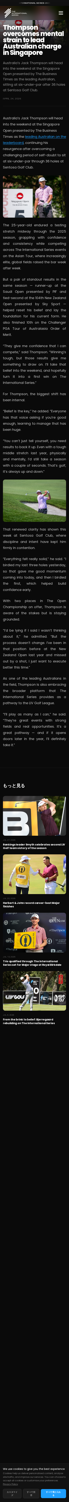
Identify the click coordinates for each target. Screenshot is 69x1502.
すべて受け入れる (53, 1494)
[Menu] (61, 13)
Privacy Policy (10, 1484)
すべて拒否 (31, 1494)
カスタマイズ (12, 1494)
